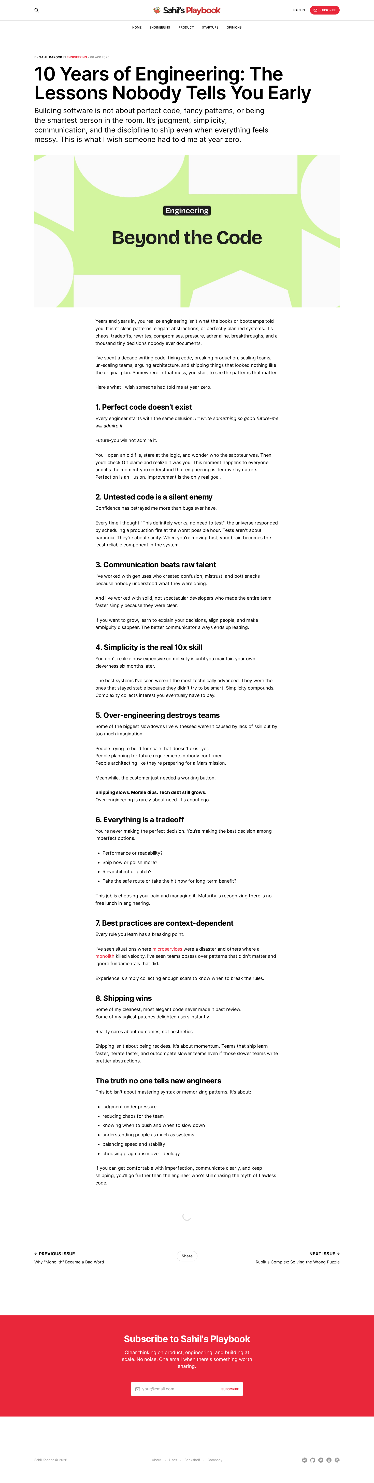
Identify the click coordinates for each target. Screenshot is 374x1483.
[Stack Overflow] (329, 1460)
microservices (167, 949)
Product (186, 27)
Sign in (299, 10)
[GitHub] (312, 1460)
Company (215, 1460)
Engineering (160, 27)
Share (187, 1255)
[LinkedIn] (304, 1460)
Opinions (234, 27)
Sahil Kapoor (50, 57)
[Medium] (320, 1460)
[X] (337, 1460)
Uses (173, 1460)
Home (136, 27)
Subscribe (327, 10)
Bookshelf (192, 1460)
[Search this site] (36, 10)
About (157, 1460)
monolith (104, 956)
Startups (210, 27)
